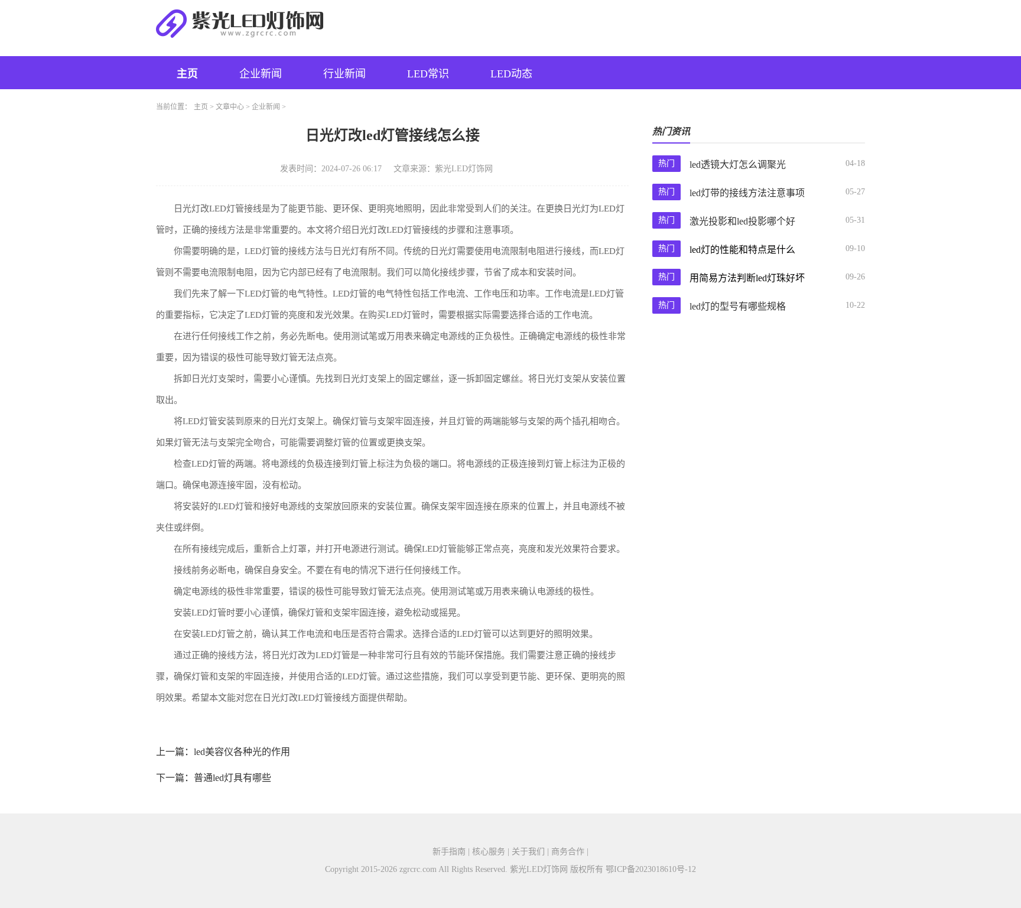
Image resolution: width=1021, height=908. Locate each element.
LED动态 (511, 74)
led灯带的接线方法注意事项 (747, 193)
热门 (666, 163)
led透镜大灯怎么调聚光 (738, 165)
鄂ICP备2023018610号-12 (651, 869)
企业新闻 (260, 74)
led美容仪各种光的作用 (242, 752)
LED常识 (428, 74)
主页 (187, 74)
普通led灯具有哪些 (232, 778)
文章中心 (230, 107)
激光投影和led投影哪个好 (742, 221)
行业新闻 (344, 74)
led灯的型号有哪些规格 (738, 306)
